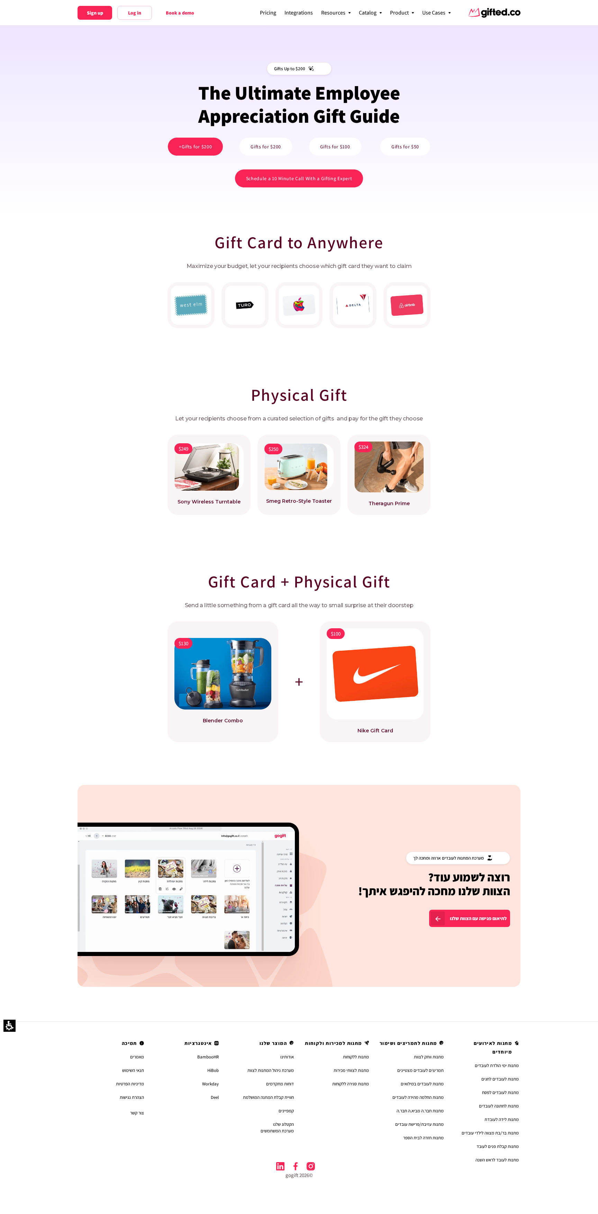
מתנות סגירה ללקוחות (350, 1084)
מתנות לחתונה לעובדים (499, 1106)
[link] (311, 1166)
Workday (210, 1084)
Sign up (95, 13)
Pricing (268, 12)
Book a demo (180, 13)
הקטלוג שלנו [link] (283, 1124)
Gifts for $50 (405, 146)
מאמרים (137, 1057)
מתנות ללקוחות (356, 1057)
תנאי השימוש (133, 1070)
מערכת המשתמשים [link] (277, 1131)
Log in (134, 13)
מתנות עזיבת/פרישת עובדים (419, 1124)
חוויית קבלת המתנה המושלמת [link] (268, 1097)
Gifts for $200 (266, 146)
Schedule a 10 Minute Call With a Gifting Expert (299, 178)
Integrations (298, 12)
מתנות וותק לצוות (429, 1057)
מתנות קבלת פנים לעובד (498, 1146)
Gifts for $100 (335, 146)
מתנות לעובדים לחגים (500, 1079)
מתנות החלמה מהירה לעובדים (418, 1097)
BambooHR (208, 1057)
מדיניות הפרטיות (130, 1084)
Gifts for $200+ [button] (195, 146)
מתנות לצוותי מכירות (351, 1070)
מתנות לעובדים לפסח (500, 1092)
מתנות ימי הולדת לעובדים (497, 1065)
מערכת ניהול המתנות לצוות (270, 1070)
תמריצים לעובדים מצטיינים (420, 1070)
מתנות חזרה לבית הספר (423, 1138)
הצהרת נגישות (132, 1097)
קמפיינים (286, 1111)
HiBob (213, 1070)
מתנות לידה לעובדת (501, 1119)
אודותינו (287, 1057)
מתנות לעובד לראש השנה (497, 1160)
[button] (436, 12)
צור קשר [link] (137, 1113)
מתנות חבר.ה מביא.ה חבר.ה (420, 1111)
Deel (215, 1097)
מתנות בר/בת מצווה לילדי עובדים (490, 1133)
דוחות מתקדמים (280, 1084)
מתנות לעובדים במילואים (422, 1084)
